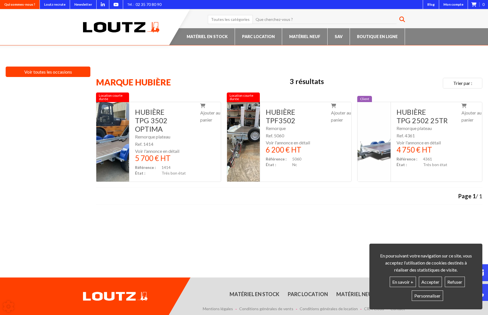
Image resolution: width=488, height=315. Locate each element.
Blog (431, 4)
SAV (339, 36)
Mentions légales (218, 309)
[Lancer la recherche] (400, 19)
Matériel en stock (207, 36)
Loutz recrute (55, 4)
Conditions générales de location (329, 309)
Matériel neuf (304, 36)
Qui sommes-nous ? (19, 4)
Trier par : (462, 83)
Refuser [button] (454, 282)
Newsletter (83, 4)
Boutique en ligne (377, 36)
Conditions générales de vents (266, 309)
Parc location (258, 36)
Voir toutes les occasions (48, 71)
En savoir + (402, 282)
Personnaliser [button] (427, 295)
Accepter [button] (430, 282)
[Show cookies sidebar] (8, 306)
